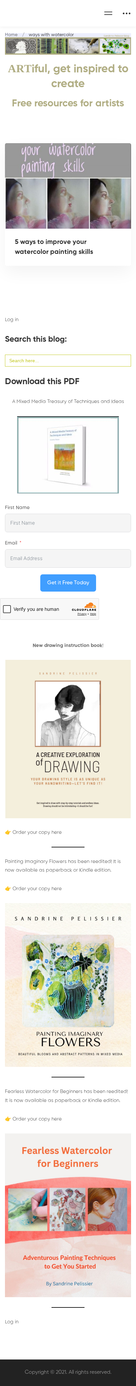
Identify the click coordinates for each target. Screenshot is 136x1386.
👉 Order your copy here (33, 832)
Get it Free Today (68, 583)
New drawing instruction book (67, 645)
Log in (11, 319)
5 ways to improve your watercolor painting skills (54, 247)
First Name (17, 507)
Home (11, 34)
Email (11, 543)
